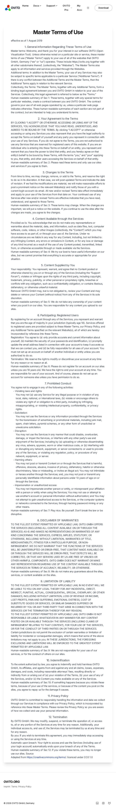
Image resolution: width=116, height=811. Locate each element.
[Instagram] (103, 803)
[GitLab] (109, 803)
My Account (81, 7)
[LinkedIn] (97, 803)
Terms (14, 786)
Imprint (7, 786)
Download (103, 7)
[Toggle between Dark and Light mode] (88, 8)
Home (25, 5)
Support (50, 5)
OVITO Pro (66, 7)
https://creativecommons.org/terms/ (46, 757)
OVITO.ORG (12, 782)
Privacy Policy (24, 786)
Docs (36, 5)
